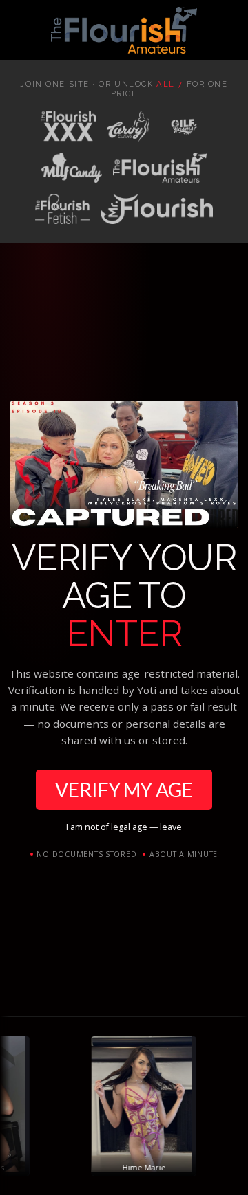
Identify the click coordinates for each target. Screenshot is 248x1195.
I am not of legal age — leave (124, 827)
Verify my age (123, 789)
